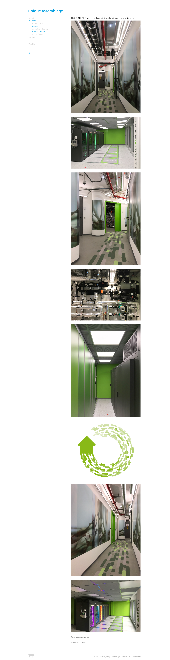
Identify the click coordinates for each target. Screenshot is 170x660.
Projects (32, 21)
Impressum (126, 657)
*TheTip (31, 44)
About (31, 18)
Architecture (37, 23)
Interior (35, 26)
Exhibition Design (40, 29)
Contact (32, 37)
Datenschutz (136, 657)
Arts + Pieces (37, 34)
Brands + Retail (38, 31)
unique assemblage (113, 657)
